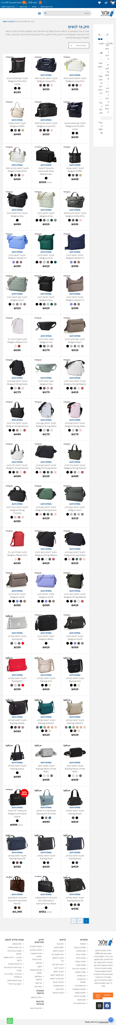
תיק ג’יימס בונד (58, 964)
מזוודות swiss (80, 992)
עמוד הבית (30, 21)
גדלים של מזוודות (15, 963)
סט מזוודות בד (80, 985)
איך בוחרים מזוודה (15, 947)
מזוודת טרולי (81, 954)
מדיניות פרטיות (36, 1008)
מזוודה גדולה (81, 958)
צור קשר (38, 983)
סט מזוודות (81, 975)
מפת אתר (38, 986)
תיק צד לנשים (58, 950)
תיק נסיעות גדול (79, 1003)
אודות (34, 6)
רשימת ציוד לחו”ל (15, 984)
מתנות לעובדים (36, 946)
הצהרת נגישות (36, 997)
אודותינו (39, 962)
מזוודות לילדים (80, 996)
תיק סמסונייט (58, 985)
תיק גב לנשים (58, 971)
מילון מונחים (17, 943)
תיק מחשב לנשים (57, 975)
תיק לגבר (60, 943)
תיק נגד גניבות (58, 982)
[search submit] (45, 13)
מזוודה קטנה (81, 965)
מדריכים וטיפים (46, 6)
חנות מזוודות (81, 950)
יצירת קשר (23, 6)
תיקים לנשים (19, 21)
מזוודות (83, 943)
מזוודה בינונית (80, 961)
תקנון (40, 966)
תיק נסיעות (81, 999)
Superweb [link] (103, 1022)
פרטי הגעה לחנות (8, 6)
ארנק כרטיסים (58, 992)
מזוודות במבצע (80, 947)
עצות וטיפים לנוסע (14, 980)
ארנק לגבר (59, 989)
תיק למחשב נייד (57, 954)
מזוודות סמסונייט (79, 989)
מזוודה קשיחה (80, 972)
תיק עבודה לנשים (57, 978)
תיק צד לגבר (59, 968)
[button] (39, 13)
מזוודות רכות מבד (79, 968)
